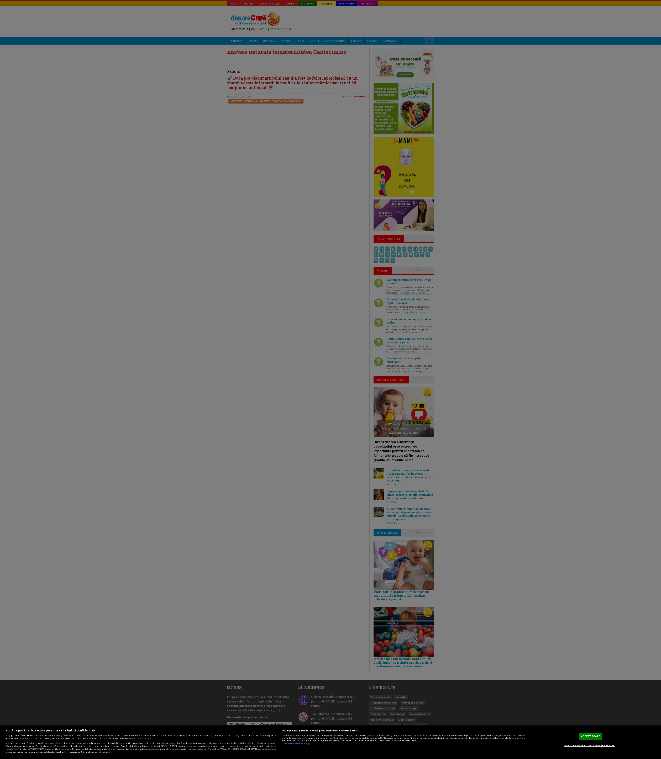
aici (15, 749)
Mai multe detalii (141, 738)
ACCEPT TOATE (590, 736)
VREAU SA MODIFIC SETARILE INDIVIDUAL (589, 745)
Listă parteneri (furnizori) (295, 743)
